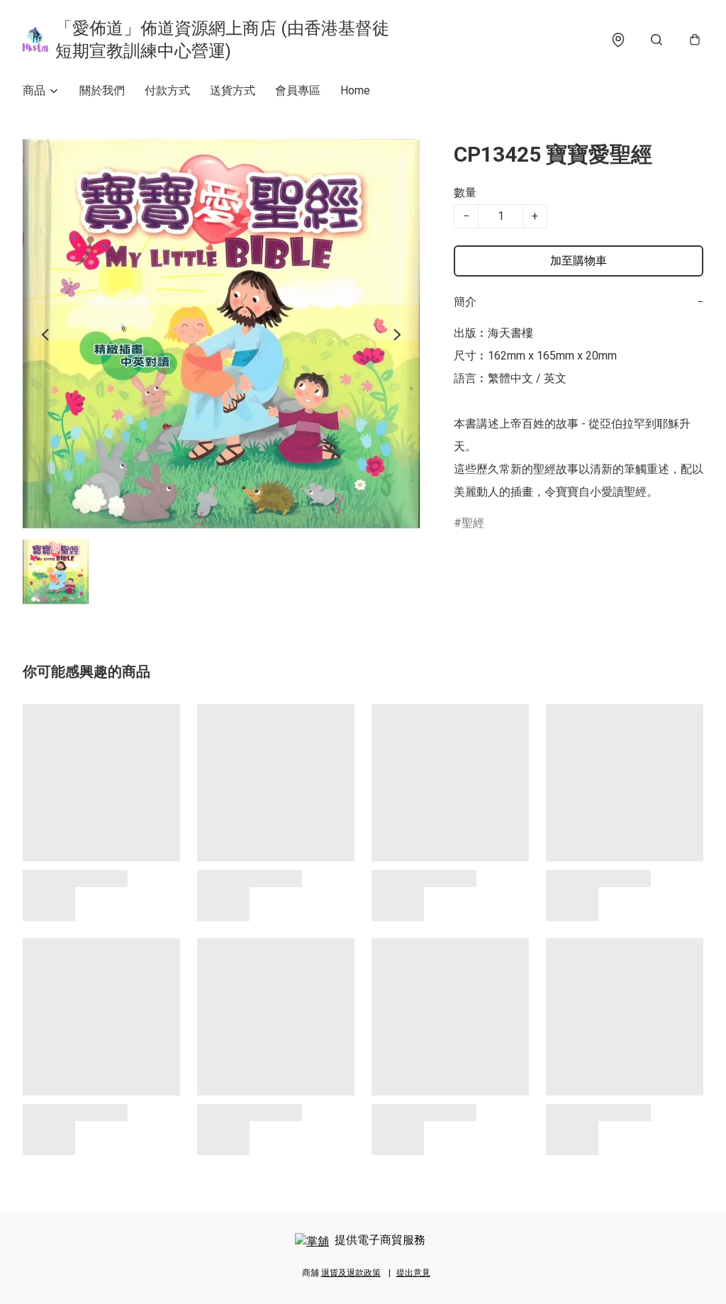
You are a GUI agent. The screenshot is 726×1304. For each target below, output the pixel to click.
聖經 (473, 523)
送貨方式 (232, 90)
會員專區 (297, 90)
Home (355, 90)
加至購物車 (578, 260)
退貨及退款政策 (351, 1273)
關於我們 (102, 90)
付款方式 (167, 90)
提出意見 (413, 1273)
